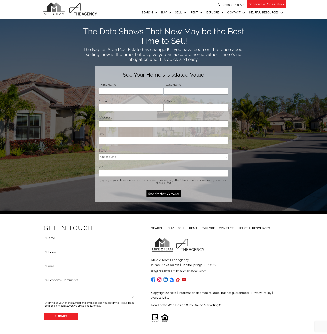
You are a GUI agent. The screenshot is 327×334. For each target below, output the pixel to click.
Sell (181, 228)
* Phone (169, 101)
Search (157, 228)
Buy (171, 228)
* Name (50, 238)
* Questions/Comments (61, 280)
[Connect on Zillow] (172, 280)
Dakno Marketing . (208, 305)
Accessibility (160, 297)
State (102, 150)
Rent (193, 228)
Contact (226, 228)
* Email (103, 101)
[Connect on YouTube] (184, 280)
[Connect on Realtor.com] (178, 280)
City (101, 134)
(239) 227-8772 (161, 271)
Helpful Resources (254, 228)
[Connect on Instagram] (159, 280)
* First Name (107, 84)
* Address (105, 117)
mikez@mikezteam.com (189, 271)
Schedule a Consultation (266, 4)
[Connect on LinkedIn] (166, 280)
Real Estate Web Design (168, 305)
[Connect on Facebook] (153, 280)
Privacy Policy (261, 293)
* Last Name (172, 84)
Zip (101, 167)
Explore (208, 228)
